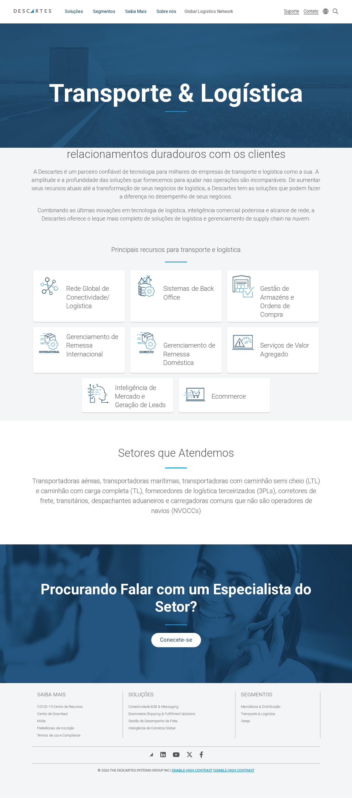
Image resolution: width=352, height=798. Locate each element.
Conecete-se (176, 640)
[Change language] (325, 12)
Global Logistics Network (209, 11)
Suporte (291, 11)
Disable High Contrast (233, 770)
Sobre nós (166, 11)
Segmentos (104, 11)
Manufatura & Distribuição (260, 707)
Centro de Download (52, 714)
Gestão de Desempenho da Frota (152, 721)
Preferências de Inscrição (55, 728)
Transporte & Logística (258, 714)
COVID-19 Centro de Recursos (60, 707)
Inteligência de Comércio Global (151, 728)
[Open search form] (335, 12)
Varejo (245, 721)
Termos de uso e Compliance (58, 735)
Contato (311, 11)
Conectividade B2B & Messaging (153, 707)
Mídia (41, 721)
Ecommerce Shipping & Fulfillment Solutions (161, 714)
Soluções (74, 11)
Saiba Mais (136, 11)
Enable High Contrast (192, 770)
